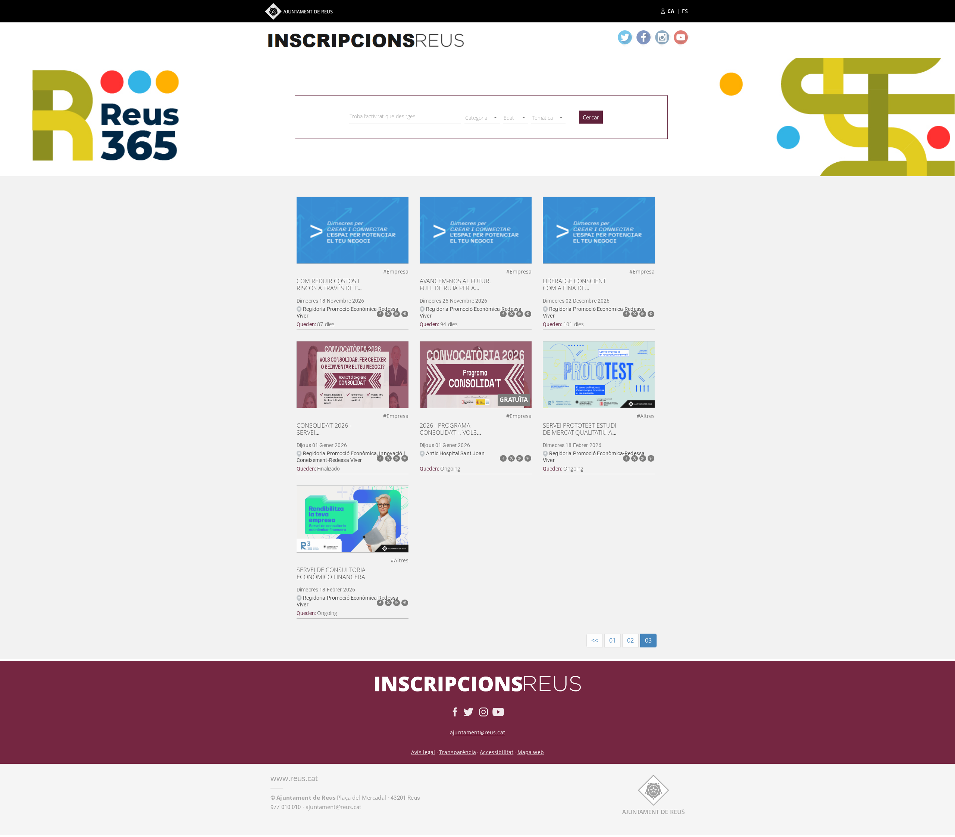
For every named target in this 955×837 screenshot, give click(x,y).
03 (648, 640)
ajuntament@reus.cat (477, 732)
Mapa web (530, 752)
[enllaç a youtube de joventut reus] (680, 37)
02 (630, 640)
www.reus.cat (294, 778)
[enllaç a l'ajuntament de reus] (299, 11)
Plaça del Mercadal (328, 797)
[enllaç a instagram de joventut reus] (662, 37)
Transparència (457, 752)
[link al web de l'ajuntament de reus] (653, 793)
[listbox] (482, 117)
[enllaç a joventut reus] (365, 33)
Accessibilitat (496, 752)
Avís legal (423, 752)
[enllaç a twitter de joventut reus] (625, 37)
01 (612, 640)
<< (594, 640)
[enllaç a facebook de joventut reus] (643, 37)
